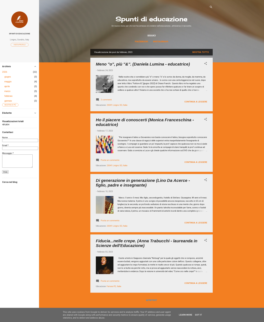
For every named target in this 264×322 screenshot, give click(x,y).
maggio (8, 81)
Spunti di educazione (151, 19)
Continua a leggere (195, 101)
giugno (7, 76)
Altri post (151, 300)
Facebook (141, 41)
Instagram (160, 41)
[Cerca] (211, 7)
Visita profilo (20, 45)
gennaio (8, 101)
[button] (205, 64)
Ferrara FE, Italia (114, 286)
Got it (198, 315)
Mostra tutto (200, 52)
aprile (7, 86)
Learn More (185, 315)
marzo (7, 91)
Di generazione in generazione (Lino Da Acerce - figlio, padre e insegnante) (143, 182)
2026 (4, 72)
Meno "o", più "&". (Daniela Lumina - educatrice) (143, 64)
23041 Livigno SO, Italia (117, 105)
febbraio (8, 96)
